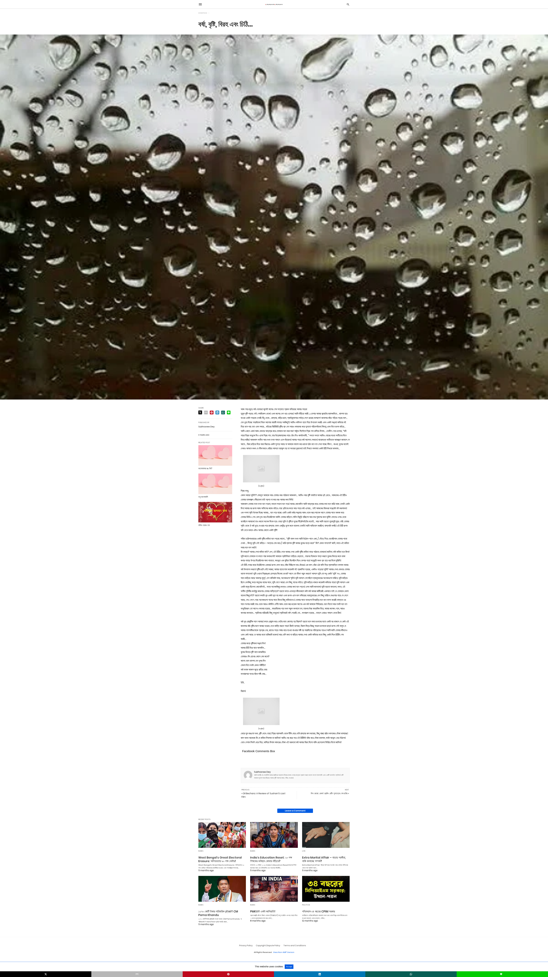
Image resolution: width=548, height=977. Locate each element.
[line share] (228, 412)
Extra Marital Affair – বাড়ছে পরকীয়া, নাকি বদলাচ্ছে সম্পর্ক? (324, 859)
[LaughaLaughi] (274, 4)
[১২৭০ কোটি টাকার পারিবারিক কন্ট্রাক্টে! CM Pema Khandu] (222, 889)
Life (304, 851)
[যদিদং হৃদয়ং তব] (215, 512)
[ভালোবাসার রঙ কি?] (215, 455)
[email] (137, 974)
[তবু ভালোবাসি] (215, 484)
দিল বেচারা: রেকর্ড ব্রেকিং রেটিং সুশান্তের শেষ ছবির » (330, 793)
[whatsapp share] (223, 412)
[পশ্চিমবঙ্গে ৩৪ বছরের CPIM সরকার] (326, 889)
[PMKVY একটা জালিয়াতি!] (274, 889)
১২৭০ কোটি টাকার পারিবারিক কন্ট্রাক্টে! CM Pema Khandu (218, 913)
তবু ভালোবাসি (203, 496)
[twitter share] (200, 412)
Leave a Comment (295, 810)
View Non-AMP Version (283, 952)
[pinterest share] (211, 412)
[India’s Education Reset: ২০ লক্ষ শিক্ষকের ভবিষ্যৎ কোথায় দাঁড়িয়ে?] (274, 835)
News (200, 851)
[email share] (206, 412)
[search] (348, 4)
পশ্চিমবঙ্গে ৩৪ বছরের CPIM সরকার (318, 911)
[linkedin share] (217, 412)
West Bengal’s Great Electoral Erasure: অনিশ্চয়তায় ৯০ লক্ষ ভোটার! (220, 859)
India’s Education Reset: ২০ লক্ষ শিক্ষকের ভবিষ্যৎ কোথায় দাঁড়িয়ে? (271, 859)
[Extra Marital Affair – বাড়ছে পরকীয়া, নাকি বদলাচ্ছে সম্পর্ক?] (326, 835)
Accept (289, 967)
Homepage (202, 13)
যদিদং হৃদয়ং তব (204, 525)
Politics (306, 905)
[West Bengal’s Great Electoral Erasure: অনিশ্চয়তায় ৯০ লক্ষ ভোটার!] (222, 835)
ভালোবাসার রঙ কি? (205, 468)
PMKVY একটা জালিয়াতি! (262, 911)
